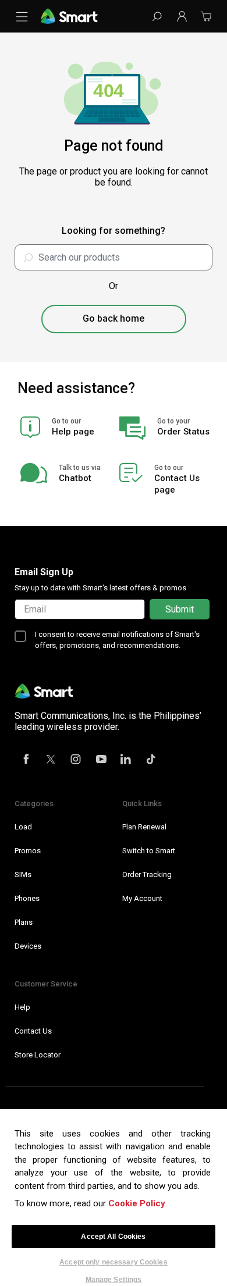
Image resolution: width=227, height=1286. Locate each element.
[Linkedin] (126, 760)
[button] (182, 16)
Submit (179, 609)
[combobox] (113, 257)
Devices (28, 946)
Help (22, 1007)
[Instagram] (76, 760)
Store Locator (38, 1054)
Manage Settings (114, 1279)
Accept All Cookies (113, 1236)
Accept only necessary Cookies (113, 1262)
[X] (51, 760)
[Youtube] (101, 760)
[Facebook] (26, 760)
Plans (24, 922)
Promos (28, 850)
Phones (27, 898)
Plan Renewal (144, 826)
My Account (142, 898)
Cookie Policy (136, 1203)
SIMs (23, 874)
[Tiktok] (151, 760)
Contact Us (33, 1031)
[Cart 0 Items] (206, 20)
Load (23, 826)
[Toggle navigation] (24, 16)
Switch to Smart (148, 850)
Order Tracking (147, 874)
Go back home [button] (113, 318)
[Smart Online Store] (69, 15)
